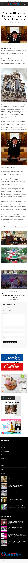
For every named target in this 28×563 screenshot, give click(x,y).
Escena (10, 291)
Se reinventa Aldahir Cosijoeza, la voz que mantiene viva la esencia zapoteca (14, 295)
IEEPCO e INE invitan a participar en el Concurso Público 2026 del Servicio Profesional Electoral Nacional (17, 521)
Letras (2, 458)
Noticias (14, 233)
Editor (18, 22)
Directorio (10, 558)
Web (4, 337)
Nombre (5, 327)
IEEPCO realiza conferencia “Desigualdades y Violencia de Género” (15, 529)
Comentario (5, 313)
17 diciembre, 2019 (12, 22)
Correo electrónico (7, 332)
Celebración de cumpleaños (15, 499)
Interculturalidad (5, 451)
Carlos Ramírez (18, 257)
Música (14, 9)
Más (2, 469)
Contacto (3, 558)
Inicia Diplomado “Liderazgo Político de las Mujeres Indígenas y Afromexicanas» (17, 542)
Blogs (2, 465)
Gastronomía (4, 462)
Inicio (2, 444)
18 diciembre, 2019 (10, 257)
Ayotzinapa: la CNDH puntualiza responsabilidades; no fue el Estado (16, 506)
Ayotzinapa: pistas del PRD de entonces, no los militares (15, 485)
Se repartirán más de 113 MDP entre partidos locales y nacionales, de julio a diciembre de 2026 (17, 536)
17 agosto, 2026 (16, 299)
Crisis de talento (12, 479)
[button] (26, 4)
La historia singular (13, 492)
